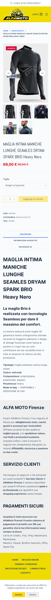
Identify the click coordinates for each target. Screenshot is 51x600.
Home (15, 560)
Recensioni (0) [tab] (25, 247)
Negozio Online (30, 560)
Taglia (6, 179)
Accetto (18, 594)
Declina (32, 594)
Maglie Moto (23, 217)
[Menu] (46, 14)
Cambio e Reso (38, 568)
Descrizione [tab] (25, 234)
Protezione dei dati (15, 568)
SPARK (11, 221)
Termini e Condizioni (25, 564)
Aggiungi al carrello (33, 199)
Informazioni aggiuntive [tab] (25, 240)
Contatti (25, 573)
